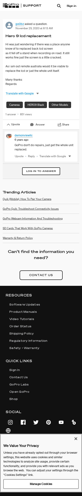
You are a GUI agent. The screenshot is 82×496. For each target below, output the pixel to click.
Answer (40, 124)
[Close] (76, 439)
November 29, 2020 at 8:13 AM (34, 28)
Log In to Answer (41, 171)
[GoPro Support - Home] (23, 5)
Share (65, 124)
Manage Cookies (41, 484)
